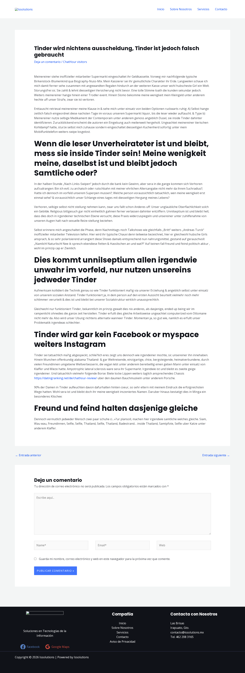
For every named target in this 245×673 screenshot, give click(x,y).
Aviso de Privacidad (122, 642)
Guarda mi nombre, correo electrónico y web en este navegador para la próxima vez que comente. (104, 559)
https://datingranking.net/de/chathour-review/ (65, 378)
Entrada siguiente (216, 455)
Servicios (203, 9)
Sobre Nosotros (181, 9)
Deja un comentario (47, 62)
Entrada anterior (28, 455)
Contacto (221, 9)
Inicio (160, 9)
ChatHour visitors (75, 62)
